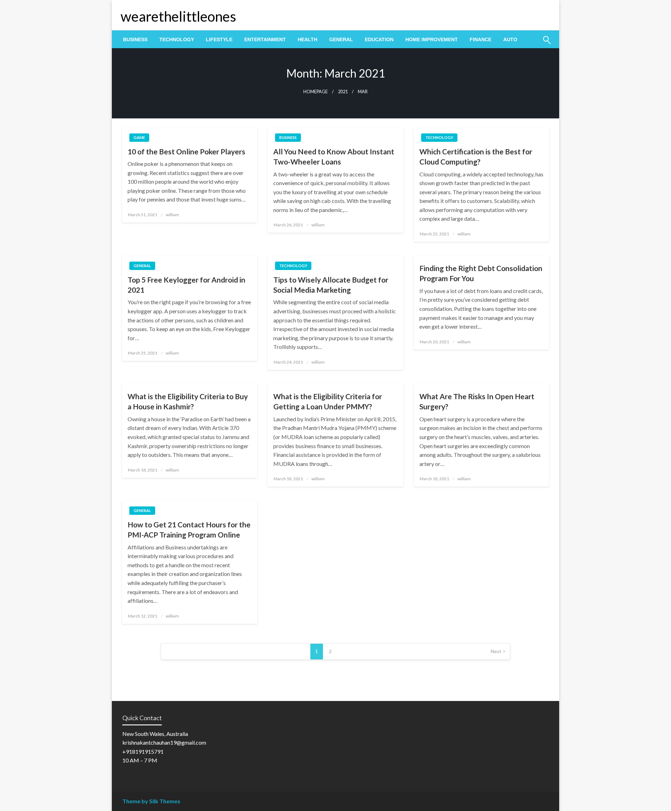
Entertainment (265, 39)
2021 (343, 91)
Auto (510, 39)
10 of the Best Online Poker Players (186, 151)
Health (307, 39)
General (341, 39)
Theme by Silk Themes (151, 801)
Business (135, 39)
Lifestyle (219, 39)
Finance (480, 39)
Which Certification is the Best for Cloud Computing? (475, 156)
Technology (176, 39)
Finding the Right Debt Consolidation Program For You (480, 273)
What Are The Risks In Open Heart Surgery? (476, 401)
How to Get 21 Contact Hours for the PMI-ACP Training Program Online (189, 529)
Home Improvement (431, 39)
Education (379, 39)
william (172, 214)
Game (139, 137)
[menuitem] (135, 39)
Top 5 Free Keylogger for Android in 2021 (186, 284)
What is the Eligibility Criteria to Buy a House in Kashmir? (188, 401)
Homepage (315, 91)
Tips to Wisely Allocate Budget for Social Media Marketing (330, 284)
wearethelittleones (178, 16)
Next (496, 651)
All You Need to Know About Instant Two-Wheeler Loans (333, 156)
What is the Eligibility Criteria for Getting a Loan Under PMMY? (327, 401)
